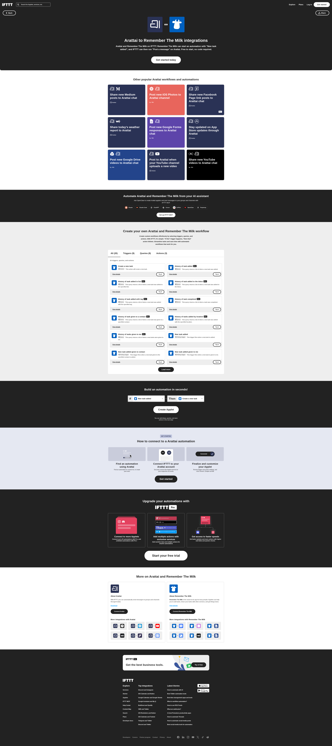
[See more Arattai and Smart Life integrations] (154, 635)
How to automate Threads (175, 717)
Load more (166, 369)
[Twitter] (197, 737)
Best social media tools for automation (179, 724)
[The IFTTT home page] (7, 4)
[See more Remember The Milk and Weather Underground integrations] (195, 635)
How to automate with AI (175, 690)
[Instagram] (188, 737)
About (169, 737)
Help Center (127, 705)
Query (178, 269)
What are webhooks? (174, 709)
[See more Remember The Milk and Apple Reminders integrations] (195, 626)
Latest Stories (173, 686)
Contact (155, 737)
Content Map (127, 709)
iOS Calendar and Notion (146, 693)
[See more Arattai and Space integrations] (136, 635)
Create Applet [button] (166, 409)
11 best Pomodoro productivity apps (179, 713)
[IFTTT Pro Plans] (195, 266)
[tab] (114, 253)
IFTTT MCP (126, 701)
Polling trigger (181, 337)
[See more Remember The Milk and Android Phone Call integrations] (177, 635)
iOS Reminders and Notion (147, 713)
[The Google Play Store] (203, 691)
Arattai (131, 40)
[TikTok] (202, 737)
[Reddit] (207, 737)
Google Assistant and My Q (147, 701)
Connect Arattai (119, 611)
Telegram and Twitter (145, 720)
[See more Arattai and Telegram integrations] (136, 626)
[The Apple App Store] (203, 686)
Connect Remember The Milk (182, 611)
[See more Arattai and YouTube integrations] (154, 626)
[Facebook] (178, 737)
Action (122, 269)
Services (125, 690)
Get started (321, 5)
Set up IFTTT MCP (166, 215)
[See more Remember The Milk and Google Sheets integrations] (213, 626)
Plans (301, 4)
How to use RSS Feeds (174, 705)
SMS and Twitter (143, 709)
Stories (125, 693)
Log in (309, 4)
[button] (166, 479)
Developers (126, 737)
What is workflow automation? (177, 701)
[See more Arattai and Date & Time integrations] (119, 626)
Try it (160, 274)
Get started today (166, 60)
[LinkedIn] (183, 737)
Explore (292, 4)
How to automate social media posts (179, 720)
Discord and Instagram (145, 690)
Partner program (145, 737)
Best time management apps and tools (179, 697)
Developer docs (128, 720)
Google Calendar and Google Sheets (150, 697)
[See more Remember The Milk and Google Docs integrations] (213, 635)
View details (116, 274)
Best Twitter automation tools (176, 693)
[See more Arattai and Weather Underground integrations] (119, 635)
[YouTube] (193, 737)
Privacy (162, 737)
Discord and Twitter (144, 724)
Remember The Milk (163, 40)
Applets (125, 697)
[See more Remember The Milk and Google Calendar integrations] (177, 626)
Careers (135, 737)
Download (114, 605)
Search (125, 713)
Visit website (173, 605)
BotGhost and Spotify (145, 705)
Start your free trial (166, 555)
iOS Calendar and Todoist (146, 717)
